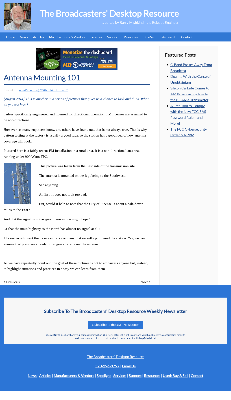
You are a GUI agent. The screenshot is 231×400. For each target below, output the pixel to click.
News (24, 37)
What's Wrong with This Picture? (43, 90)
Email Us (129, 366)
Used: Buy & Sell (175, 375)
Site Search (168, 37)
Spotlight (104, 375)
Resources (131, 37)
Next (144, 282)
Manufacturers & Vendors (67, 37)
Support (135, 375)
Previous (13, 282)
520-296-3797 (107, 366)
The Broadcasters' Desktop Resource (115, 356)
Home (10, 37)
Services (119, 375)
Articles (38, 37)
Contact (187, 37)
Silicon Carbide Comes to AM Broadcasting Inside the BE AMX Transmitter (189, 94)
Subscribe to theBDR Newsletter (115, 325)
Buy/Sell (149, 37)
